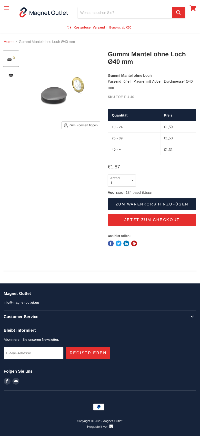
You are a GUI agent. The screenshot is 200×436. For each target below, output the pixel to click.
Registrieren (88, 353)
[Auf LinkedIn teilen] (126, 243)
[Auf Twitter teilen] (118, 243)
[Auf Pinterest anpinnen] (134, 243)
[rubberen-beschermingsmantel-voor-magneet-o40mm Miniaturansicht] (11, 59)
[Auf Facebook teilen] (111, 243)
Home (8, 41)
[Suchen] (178, 12)
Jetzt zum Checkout (152, 220)
